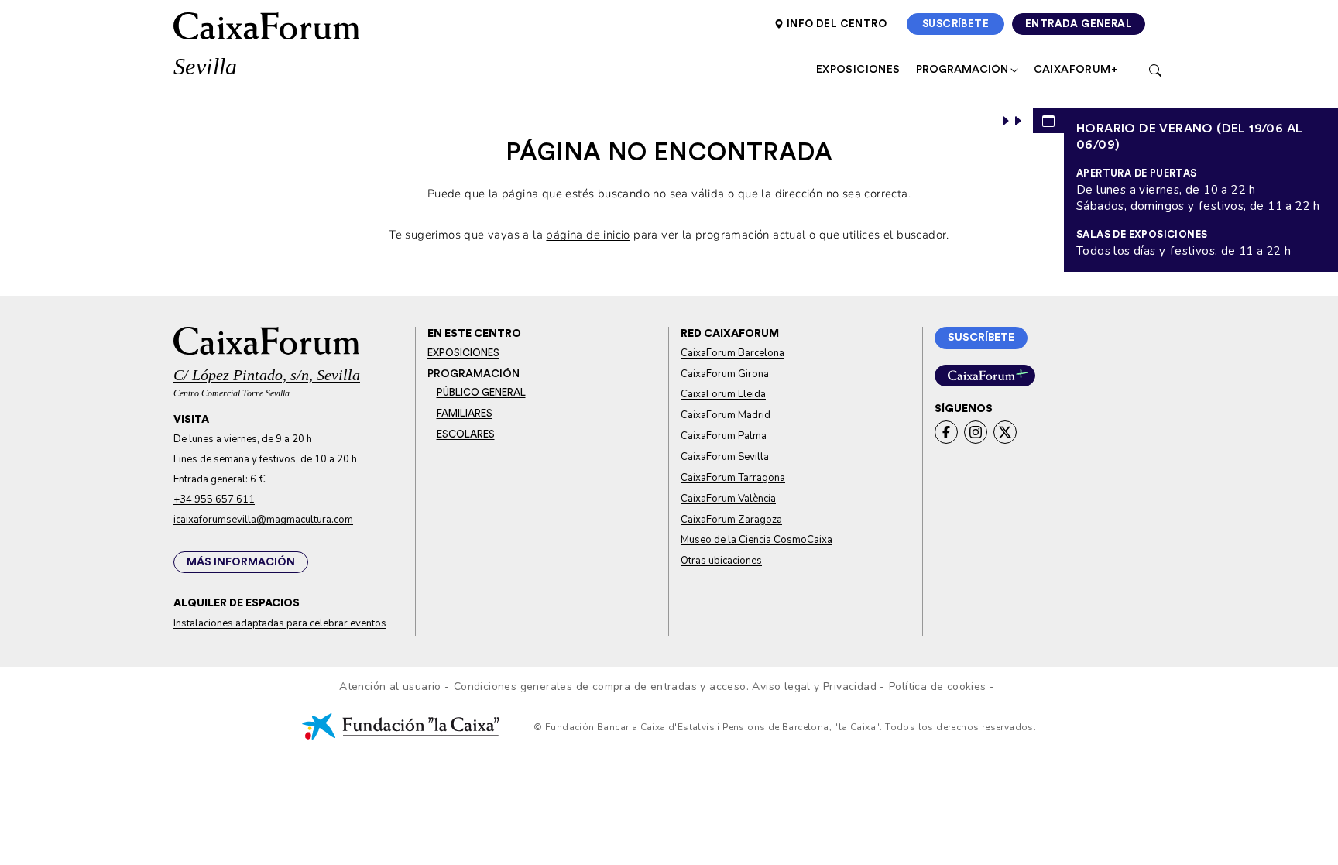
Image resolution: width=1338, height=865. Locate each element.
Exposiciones (858, 69)
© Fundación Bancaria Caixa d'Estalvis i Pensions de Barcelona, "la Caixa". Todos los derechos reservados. (783, 727)
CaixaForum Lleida (723, 394)
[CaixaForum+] (985, 375)
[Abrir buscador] (1155, 69)
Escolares (466, 434)
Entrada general (1085, 23)
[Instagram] (975, 432)
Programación (963, 69)
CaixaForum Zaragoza (731, 520)
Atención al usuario (390, 686)
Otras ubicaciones (721, 561)
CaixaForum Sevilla (725, 457)
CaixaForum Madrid (725, 415)
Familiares (464, 413)
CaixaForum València (728, 499)
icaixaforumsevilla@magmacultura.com (263, 520)
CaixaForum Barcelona (732, 353)
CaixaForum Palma (724, 436)
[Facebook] (946, 432)
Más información (240, 562)
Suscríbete (963, 23)
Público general (481, 392)
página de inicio (588, 234)
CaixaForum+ (1076, 69)
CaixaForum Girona (725, 374)
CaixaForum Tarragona (733, 478)
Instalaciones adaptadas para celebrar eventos (279, 623)
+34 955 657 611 (214, 499)
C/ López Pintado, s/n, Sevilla (266, 375)
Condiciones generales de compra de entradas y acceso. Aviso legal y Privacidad (665, 686)
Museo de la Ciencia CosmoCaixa (756, 540)
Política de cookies (937, 686)
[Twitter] (1005, 432)
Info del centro (837, 24)
